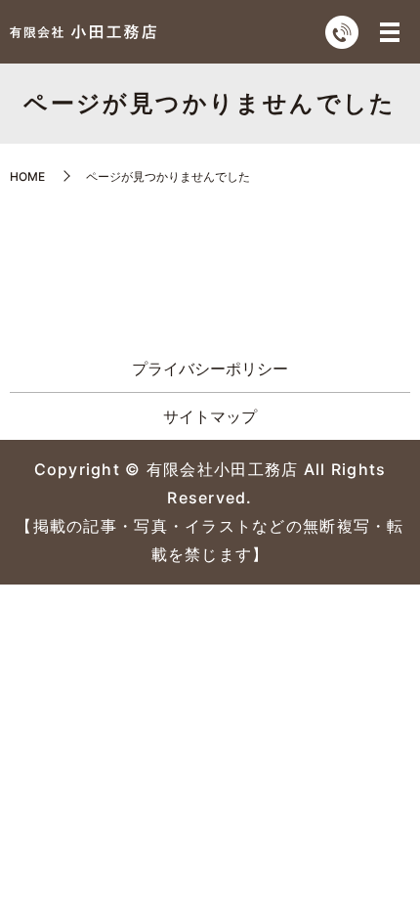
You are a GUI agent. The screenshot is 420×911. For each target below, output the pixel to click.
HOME (27, 176)
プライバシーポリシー (210, 368)
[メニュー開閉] (389, 32)
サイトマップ (210, 416)
